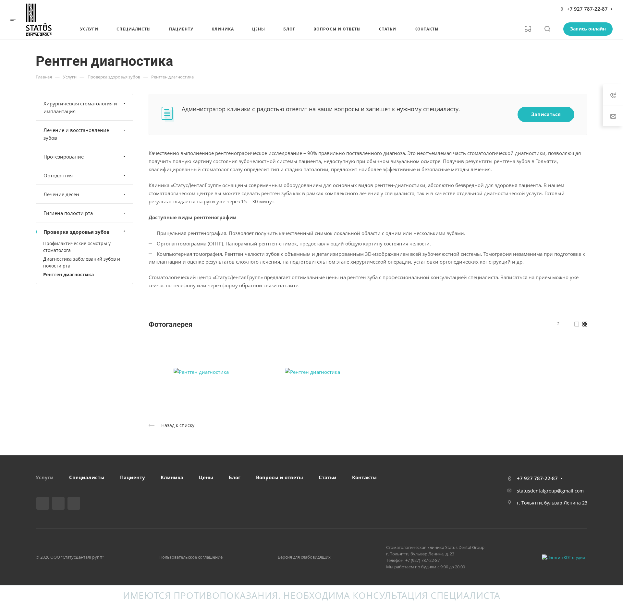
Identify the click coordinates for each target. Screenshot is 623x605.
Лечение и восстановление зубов (76, 134)
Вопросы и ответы (279, 477)
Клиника (172, 477)
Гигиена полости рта (68, 213)
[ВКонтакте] (42, 503)
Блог (234, 477)
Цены (206, 477)
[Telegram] (58, 503)
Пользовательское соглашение (191, 557)
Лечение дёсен (61, 194)
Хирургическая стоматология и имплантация (80, 107)
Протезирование (63, 156)
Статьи (327, 477)
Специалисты (86, 477)
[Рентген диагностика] (201, 372)
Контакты (364, 477)
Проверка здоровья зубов (76, 232)
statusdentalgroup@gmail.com (550, 491)
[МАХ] (73, 503)
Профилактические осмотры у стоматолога (77, 246)
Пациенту (132, 477)
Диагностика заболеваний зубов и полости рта (81, 262)
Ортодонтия (58, 175)
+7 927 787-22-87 (587, 9)
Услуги (45, 477)
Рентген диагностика (68, 274)
